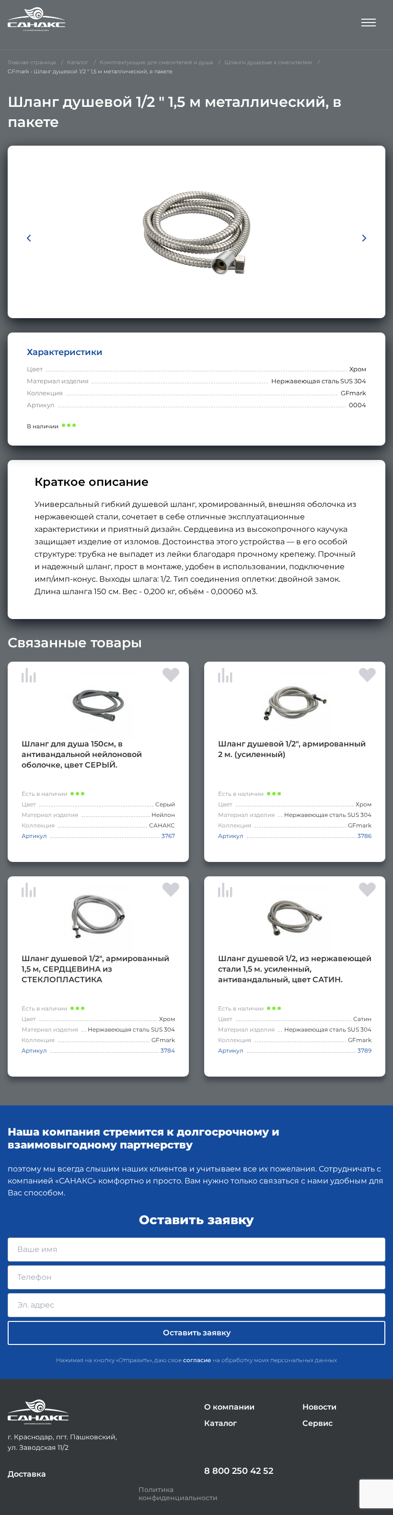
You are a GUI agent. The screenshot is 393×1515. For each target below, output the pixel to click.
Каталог (220, 1423)
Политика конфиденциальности (178, 1494)
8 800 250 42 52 (238, 1471)
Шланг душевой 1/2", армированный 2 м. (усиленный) (292, 749)
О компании (229, 1407)
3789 (364, 1050)
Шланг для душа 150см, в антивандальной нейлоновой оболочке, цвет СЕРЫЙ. (82, 754)
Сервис (317, 1423)
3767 (168, 835)
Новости (319, 1407)
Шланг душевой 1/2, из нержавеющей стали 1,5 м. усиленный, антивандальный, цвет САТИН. (294, 969)
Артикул (34, 835)
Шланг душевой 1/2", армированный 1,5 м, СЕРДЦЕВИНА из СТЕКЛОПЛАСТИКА (95, 969)
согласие (197, 1360)
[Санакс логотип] (36, 19)
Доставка (27, 1474)
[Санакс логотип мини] (38, 1412)
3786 (364, 835)
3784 (168, 1050)
